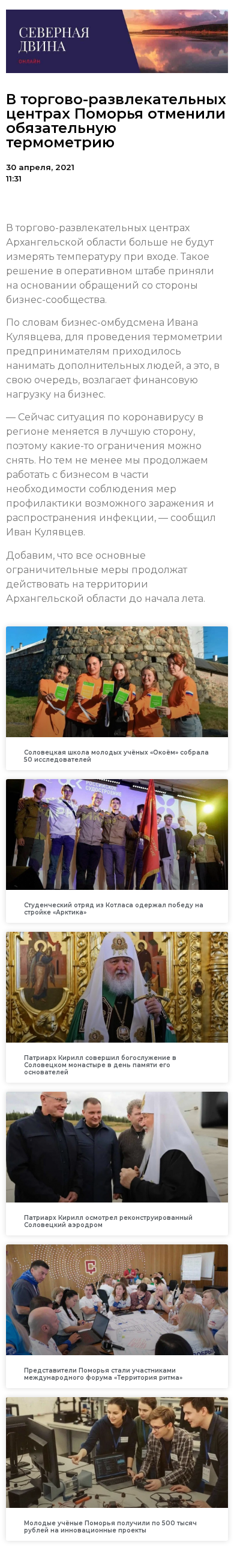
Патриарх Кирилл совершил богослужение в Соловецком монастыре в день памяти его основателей (100, 1065)
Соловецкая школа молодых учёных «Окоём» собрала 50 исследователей (116, 756)
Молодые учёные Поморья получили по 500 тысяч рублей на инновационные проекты (110, 1526)
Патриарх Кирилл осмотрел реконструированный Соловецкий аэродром (108, 1221)
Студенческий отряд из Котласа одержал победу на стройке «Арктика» (113, 908)
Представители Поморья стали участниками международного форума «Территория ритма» (103, 1374)
